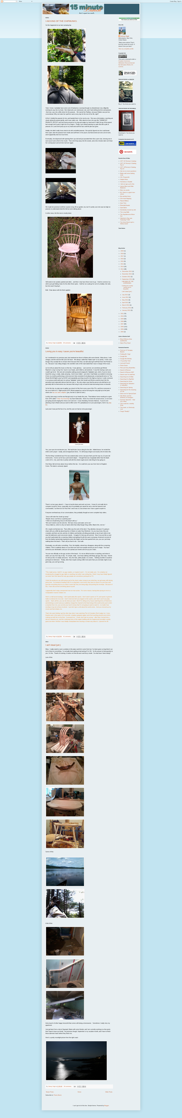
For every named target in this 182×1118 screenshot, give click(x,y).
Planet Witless (124, 201)
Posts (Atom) (58, 1095)
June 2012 (125, 297)
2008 (122, 321)
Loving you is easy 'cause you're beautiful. (65, 351)
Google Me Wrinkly (126, 358)
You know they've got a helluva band (127, 222)
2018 (122, 253)
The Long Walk (124, 212)
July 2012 (125, 294)
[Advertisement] (126, 443)
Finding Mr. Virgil (125, 354)
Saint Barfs (123, 207)
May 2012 (125, 300)
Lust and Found (125, 363)
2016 (122, 258)
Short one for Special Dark (128, 393)
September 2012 (127, 279)
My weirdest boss (125, 196)
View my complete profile (125, 49)
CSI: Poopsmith (124, 177)
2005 (122, 329)
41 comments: (67, 636)
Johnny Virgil (124, 36)
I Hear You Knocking (63, 398)
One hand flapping (125, 198)
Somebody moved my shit (128, 210)
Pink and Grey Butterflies (127, 367)
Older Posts (108, 1092)
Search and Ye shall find (127, 374)
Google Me (123, 356)
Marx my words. (125, 190)
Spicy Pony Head (125, 343)
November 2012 (127, 274)
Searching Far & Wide (126, 377)
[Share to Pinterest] (85, 343)
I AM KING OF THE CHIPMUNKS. (61, 21)
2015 (122, 261)
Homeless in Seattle (126, 181)
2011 (122, 313)
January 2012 (126, 310)
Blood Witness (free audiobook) (126, 339)
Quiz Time (123, 203)
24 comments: (68, 1086)
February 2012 (126, 307)
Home (79, 1092)
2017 (122, 256)
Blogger (106, 1105)
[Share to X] (81, 343)
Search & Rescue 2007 (127, 372)
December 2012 (127, 271)
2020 (122, 251)
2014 (122, 264)
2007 (122, 324)
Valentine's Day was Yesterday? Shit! (126, 219)
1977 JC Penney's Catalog (128, 161)
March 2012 (126, 305)
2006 (122, 326)
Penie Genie (124, 365)
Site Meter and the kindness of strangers (126, 396)
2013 (122, 266)
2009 (122, 319)
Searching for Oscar (126, 381)
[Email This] (77, 343)
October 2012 (126, 276)
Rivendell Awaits (125, 205)
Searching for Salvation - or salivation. (127, 384)
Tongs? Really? (124, 411)
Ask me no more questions (128, 171)
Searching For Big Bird (127, 379)
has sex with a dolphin (59, 392)
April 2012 (125, 302)
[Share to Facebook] (83, 343)
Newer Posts (50, 1092)
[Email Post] (74, 343)
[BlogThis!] (79, 343)
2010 (122, 316)
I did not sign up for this (127, 184)
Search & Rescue (125, 370)
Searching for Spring (126, 387)
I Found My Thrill (125, 361)
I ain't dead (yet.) (53, 645)
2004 (122, 331)
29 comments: (67, 343)
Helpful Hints (124, 179)
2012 (122, 269)
